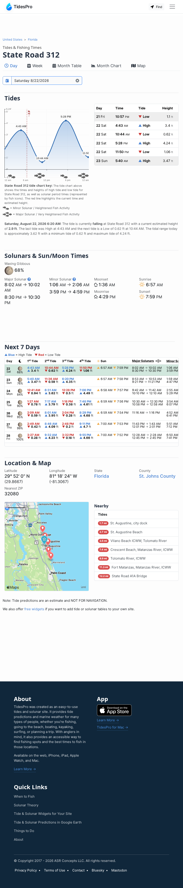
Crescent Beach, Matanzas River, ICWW (136, 550)
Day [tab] (13, 65)
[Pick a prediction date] (7, 80)
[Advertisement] (91, 25)
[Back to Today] (77, 80)
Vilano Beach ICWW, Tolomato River (133, 541)
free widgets (34, 609)
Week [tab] (37, 65)
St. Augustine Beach (121, 532)
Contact (78, 870)
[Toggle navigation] (172, 6)
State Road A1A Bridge (123, 576)
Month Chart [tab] (108, 65)
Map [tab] (141, 65)
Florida (32, 39)
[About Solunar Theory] (29, 279)
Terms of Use (54, 870)
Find (158, 7)
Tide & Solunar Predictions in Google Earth (48, 822)
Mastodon (119, 870)
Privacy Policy (26, 870)
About (18, 839)
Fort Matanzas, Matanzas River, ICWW (135, 567)
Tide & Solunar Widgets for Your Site (43, 813)
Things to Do (24, 831)
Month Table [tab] (68, 65)
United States (12, 39)
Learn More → (25, 769)
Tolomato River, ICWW (122, 558)
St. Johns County (157, 476)
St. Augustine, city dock (123, 523)
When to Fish (24, 796)
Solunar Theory (26, 805)
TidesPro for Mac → (112, 727)
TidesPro (23, 6)
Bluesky (98, 870)
